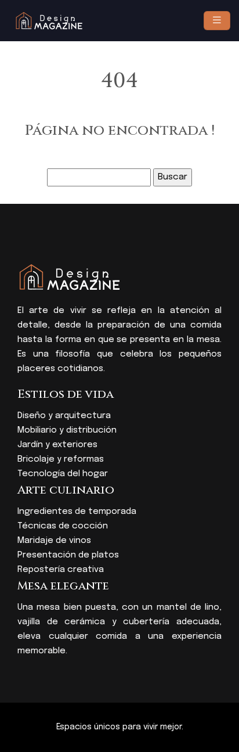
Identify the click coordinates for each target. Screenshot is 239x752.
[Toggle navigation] (217, 20)
